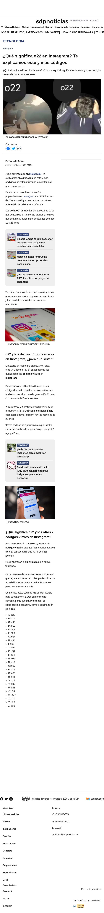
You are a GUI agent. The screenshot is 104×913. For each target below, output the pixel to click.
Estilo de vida (61, 27)
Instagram (8, 48)
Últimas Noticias (12, 27)
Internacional (37, 27)
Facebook (7, 891)
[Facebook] (8, 148)
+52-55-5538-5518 (60, 814)
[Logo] (52, 21)
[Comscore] (95, 799)
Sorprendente (10, 865)
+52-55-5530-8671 (60, 821)
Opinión (49, 27)
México (25, 27)
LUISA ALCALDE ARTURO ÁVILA (77, 32)
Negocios (85, 27)
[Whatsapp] (19, 148)
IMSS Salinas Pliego (12, 32)
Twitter (6, 898)
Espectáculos (10, 872)
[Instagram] (11, 799)
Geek (5, 880)
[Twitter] (13, 148)
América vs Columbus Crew (42, 32)
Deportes (74, 27)
